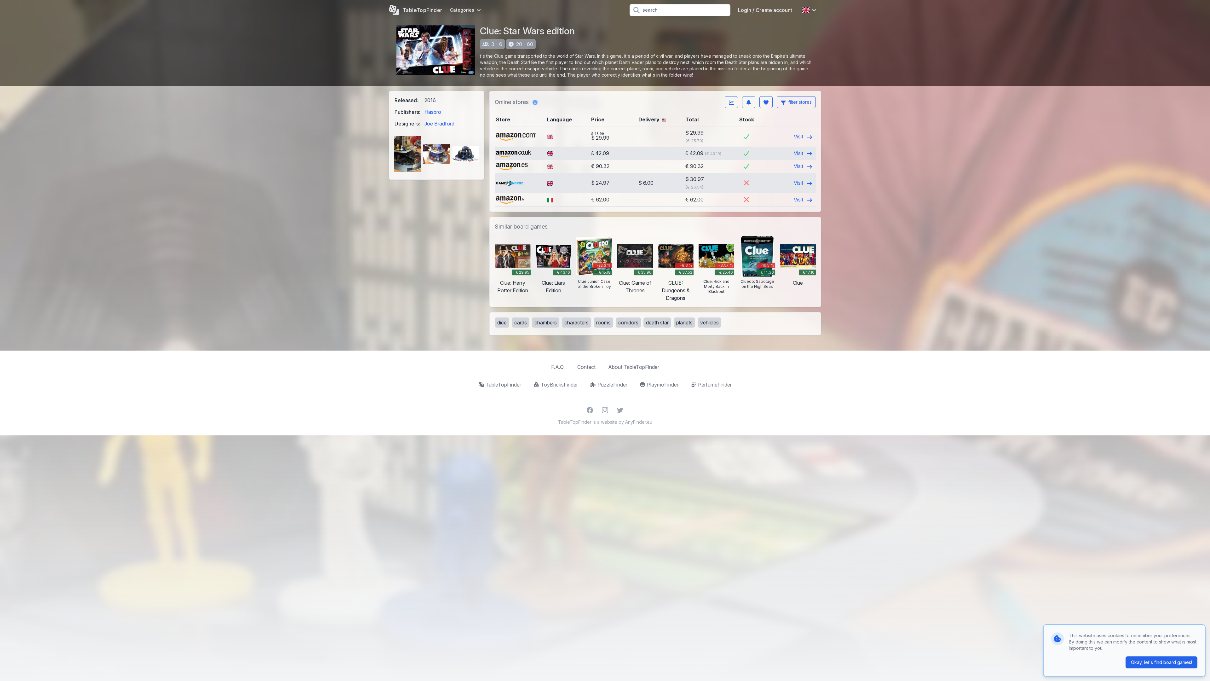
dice (502, 322)
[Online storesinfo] (535, 102)
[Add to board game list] (766, 102)
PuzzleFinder (612, 384)
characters (576, 322)
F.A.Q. (558, 367)
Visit (799, 136)
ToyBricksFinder (559, 384)
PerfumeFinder (715, 384)
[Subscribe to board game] (748, 102)
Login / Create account (765, 10)
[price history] (731, 102)
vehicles (709, 322)
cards (520, 322)
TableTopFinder (503, 384)
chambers (545, 322)
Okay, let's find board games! (1161, 662)
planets (684, 322)
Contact (586, 367)
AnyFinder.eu (638, 422)
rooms (603, 322)
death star (657, 322)
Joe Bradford (439, 123)
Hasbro (432, 112)
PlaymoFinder (662, 384)
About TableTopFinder (633, 367)
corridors (628, 322)
